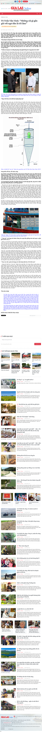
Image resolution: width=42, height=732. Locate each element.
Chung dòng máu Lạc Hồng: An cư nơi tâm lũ (28, 468)
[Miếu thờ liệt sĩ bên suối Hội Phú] (7, 497)
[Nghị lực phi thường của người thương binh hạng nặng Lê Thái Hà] (8, 599)
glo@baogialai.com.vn (7, 722)
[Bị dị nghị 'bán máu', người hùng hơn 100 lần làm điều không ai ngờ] (34, 624)
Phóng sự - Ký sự (4, 17)
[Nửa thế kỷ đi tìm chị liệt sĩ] (34, 497)
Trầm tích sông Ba (5, 370)
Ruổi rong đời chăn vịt (36, 360)
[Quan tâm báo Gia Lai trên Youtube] (19, 1)
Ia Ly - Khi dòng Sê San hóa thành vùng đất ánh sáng (28, 481)
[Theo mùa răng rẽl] (8, 550)
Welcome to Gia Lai (24, 3)
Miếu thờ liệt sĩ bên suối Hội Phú (6, 503)
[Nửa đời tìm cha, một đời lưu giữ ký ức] (8, 408)
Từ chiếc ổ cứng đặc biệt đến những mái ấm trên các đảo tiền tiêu (28, 637)
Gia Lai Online (7, 717)
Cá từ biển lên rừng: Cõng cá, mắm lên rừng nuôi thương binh (29, 534)
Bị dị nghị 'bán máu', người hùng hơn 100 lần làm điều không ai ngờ (34, 631)
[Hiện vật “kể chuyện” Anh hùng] (8, 421)
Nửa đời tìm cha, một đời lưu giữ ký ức (28, 404)
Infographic (38, 3)
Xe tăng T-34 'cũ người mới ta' (25, 379)
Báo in (13, 3)
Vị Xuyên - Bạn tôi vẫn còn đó (20, 503)
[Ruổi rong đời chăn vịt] (36, 356)
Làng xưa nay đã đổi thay (5, 360)
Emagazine (32, 3)
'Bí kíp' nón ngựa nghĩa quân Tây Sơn (6, 630)
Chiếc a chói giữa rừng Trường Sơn (26, 583)
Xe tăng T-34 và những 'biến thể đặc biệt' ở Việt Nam (35, 372)
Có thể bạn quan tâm (10, 351)
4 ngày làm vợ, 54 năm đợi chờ (25, 609)
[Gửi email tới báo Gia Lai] (21, 1)
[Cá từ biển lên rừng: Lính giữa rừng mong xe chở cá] (8, 525)
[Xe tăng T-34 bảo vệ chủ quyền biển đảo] (26, 366)
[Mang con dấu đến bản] (15, 356)
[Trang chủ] (2, 13)
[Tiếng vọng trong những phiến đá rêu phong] (8, 653)
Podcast (17, 3)
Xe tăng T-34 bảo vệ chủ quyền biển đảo (26, 371)
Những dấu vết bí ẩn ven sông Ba (26, 455)
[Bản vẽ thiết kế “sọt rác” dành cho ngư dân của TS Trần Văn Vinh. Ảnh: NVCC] (21, 141)
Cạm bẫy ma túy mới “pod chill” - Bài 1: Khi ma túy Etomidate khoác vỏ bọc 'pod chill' (29, 443)
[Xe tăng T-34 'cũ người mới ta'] (8, 384)
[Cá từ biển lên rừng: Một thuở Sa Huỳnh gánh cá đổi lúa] (8, 574)
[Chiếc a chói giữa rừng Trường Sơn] (8, 587)
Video (3, 3)
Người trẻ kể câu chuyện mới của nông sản (28, 392)
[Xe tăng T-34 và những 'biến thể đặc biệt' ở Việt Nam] (36, 366)
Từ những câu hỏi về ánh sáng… (25, 676)
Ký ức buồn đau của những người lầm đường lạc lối (15, 371)
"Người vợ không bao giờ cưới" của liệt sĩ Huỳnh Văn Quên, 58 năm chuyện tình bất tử (20, 631)
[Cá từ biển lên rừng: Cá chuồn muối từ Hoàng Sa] (8, 513)
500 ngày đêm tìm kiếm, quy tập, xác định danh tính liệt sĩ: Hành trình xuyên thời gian (28, 664)
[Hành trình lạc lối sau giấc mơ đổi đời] (8, 693)
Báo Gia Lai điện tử (21, 8)
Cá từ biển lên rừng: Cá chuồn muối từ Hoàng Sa (27, 509)
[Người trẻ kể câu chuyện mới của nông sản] (8, 396)
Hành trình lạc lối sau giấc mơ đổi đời (27, 689)
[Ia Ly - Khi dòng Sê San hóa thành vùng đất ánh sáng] (8, 484)
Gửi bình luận (37, 344)
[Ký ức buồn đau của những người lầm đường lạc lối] (15, 366)
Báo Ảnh (8, 3)
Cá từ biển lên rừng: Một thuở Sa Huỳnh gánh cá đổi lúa (27, 571)
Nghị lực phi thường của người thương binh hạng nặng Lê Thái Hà (28, 596)
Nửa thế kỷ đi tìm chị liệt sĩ (33, 503)
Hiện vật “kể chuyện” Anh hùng (25, 416)
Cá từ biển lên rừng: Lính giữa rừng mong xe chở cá (28, 522)
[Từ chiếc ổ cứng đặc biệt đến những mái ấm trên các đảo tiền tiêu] (8, 640)
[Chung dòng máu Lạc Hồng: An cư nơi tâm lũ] (8, 472)
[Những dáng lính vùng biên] (26, 356)
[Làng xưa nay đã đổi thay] (5, 356)
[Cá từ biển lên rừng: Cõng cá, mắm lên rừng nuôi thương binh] (8, 537)
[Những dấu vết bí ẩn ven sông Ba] (8, 459)
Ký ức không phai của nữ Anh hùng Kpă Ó (28, 558)
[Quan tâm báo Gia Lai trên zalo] (17, 1)
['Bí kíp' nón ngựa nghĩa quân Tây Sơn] (7, 624)
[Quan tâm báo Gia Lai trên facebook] (15, 1)
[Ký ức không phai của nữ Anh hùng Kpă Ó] (8, 562)
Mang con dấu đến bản (15, 360)
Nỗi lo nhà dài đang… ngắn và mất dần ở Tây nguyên (28, 702)
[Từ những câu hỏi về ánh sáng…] (8, 681)
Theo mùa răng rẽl (23, 546)
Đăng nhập (25, 1)
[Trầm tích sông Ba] (5, 366)
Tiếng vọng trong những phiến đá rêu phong (28, 649)
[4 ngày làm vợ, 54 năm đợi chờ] (8, 613)
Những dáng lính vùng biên (25, 360)
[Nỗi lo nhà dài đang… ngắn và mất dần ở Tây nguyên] (8, 705)
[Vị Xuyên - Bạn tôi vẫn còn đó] (21, 497)
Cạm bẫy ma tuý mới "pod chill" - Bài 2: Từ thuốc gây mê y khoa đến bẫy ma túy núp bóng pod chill (28, 430)
